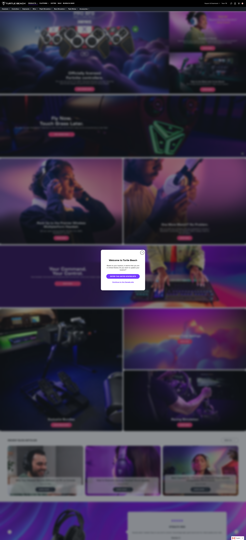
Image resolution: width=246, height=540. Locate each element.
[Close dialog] (155, 250)
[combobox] (237, 538)
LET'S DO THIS (139, 282)
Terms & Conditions (135, 297)
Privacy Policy (149, 296)
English (238, 538)
